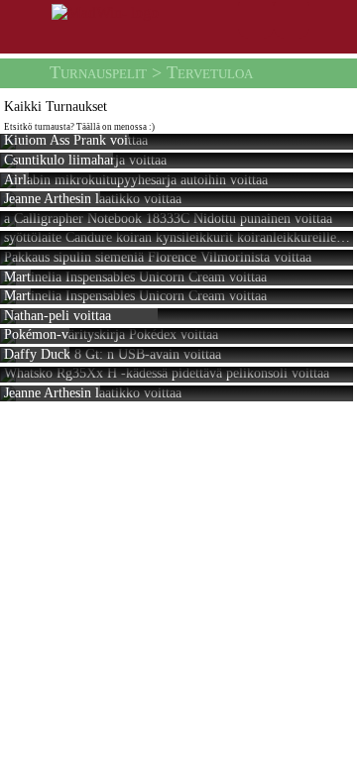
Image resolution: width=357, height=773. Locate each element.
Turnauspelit (98, 72)
